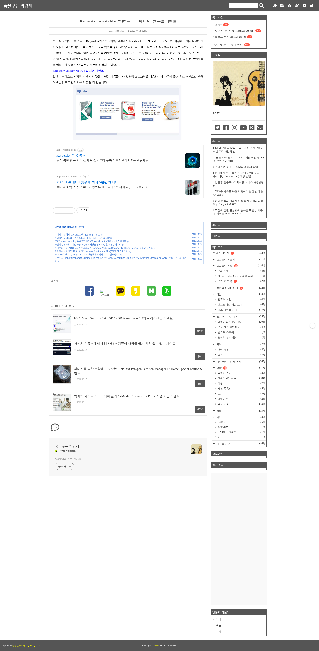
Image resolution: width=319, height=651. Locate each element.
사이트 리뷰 (118, 31)
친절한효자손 (18, 645)
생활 (240, 367)
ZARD (241, 422)
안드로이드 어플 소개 (240, 361)
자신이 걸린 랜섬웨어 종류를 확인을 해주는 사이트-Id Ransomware (238, 212)
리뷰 (240, 411)
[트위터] (104, 293)
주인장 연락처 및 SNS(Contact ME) (237, 30)
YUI (241, 437)
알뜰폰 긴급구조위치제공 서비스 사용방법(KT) (238, 184)
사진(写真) (241, 388)
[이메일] (260, 128)
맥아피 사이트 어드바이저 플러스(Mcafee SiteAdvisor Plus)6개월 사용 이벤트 (91, 251)
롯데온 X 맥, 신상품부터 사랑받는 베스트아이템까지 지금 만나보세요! (102, 187)
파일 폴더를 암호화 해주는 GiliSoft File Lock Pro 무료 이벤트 (83, 238)
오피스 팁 (241, 270)
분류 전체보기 (239, 253)
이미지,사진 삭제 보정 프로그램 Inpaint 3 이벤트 (77, 234)
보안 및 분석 (241, 281)
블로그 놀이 (241, 404)
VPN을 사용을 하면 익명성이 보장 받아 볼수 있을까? (238, 193)
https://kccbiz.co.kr (66, 149)
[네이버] (151, 291)
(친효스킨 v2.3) (33, 645)
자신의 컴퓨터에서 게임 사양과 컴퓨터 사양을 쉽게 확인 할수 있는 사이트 (88, 244)
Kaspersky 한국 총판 (71, 155)
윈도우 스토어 (241, 332)
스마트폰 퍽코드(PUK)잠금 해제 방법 (236, 167)
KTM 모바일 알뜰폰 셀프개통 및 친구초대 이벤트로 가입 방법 (238, 150)
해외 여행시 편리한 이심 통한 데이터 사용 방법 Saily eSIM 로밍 (238, 203)
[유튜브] (243, 128)
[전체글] (282, 6)
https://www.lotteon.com (69, 176)
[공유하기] (66, 210)
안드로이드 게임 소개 (241, 304)
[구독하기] (312, 325)
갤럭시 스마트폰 (241, 373)
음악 (240, 417)
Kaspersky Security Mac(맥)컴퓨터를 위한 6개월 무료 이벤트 (128, 21)
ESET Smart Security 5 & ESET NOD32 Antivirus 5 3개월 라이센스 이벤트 (90, 241)
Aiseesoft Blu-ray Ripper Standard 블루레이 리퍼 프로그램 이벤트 (86, 254)
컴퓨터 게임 (241, 299)
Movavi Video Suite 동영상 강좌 (241, 275)
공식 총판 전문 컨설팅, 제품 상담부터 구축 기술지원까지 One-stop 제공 (102, 160)
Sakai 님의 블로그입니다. (69, 459)
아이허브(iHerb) (241, 378)
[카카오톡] (120, 291)
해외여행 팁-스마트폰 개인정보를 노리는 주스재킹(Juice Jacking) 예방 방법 (237, 175)
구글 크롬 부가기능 (241, 327)
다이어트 (241, 398)
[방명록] (289, 6)
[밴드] (166, 291)
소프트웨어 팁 (240, 265)
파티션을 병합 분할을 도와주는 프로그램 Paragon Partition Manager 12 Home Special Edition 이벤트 (104, 248)
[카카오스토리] (135, 291)
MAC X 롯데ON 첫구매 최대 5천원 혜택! (86, 182)
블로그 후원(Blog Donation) (233, 36)
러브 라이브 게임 (241, 309)
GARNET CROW (241, 432)
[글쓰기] (297, 6)
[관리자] (304, 6)
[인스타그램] (234, 128)
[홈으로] (274, 6)
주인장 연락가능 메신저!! (231, 44)
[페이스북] (89, 291)
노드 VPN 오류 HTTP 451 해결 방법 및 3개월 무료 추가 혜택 (238, 159)
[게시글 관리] (71, 210)
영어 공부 (241, 349)
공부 (240, 344)
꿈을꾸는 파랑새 (18, 5)
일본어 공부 (241, 354)
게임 (240, 294)
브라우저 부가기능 (240, 316)
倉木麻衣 (241, 427)
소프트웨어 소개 (240, 259)
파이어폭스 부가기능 (241, 321)
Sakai (156, 645)
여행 (241, 383)
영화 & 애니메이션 (240, 288)
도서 (241, 393)
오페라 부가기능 (241, 337)
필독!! (221, 24)
